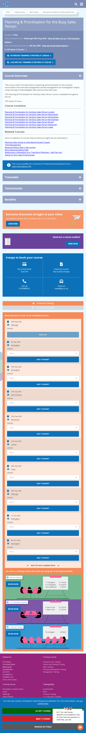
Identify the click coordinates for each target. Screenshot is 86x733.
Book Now (13, 584)
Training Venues (9, 684)
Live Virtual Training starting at (30, 62)
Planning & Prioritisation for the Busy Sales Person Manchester (31, 114)
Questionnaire (48, 689)
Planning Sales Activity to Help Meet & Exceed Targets (27, 142)
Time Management (13, 145)
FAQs (45, 692)
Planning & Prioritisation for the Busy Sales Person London (30, 112)
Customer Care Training (51, 662)
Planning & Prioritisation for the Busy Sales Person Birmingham (32, 119)
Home (8, 12)
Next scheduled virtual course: (17, 45)
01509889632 (7, 674)
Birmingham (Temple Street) (13, 689)
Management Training (51, 672)
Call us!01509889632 (24, 287)
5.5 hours (15, 49)
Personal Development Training (54, 669)
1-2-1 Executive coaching (52, 697)
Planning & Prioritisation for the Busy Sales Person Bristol (29, 122)
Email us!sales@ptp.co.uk (61, 287)
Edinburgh (6, 694)
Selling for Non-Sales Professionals (20, 155)
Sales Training (34, 12)
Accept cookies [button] (43, 711)
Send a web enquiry (10, 679)
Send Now (73, 243)
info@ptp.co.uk (8, 677)
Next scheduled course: (14, 38)
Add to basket (43, 359)
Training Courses (19, 12)
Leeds (5, 692)
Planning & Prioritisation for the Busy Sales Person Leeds (29, 127)
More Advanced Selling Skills (17, 150)
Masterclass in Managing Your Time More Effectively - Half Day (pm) (33, 152)
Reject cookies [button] (43, 719)
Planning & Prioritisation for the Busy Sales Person (58, 12)
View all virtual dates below (54, 45)
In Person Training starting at (29, 55)
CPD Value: (11, 49)
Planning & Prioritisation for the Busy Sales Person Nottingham (31, 117)
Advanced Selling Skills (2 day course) (20, 147)
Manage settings (43, 727)
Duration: (8, 35)
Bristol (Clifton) (8, 697)
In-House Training (49, 694)
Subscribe (13, 224)
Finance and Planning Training (54, 664)
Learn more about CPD (21, 166)
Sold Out (43, 335)
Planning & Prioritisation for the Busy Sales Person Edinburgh (31, 124)
